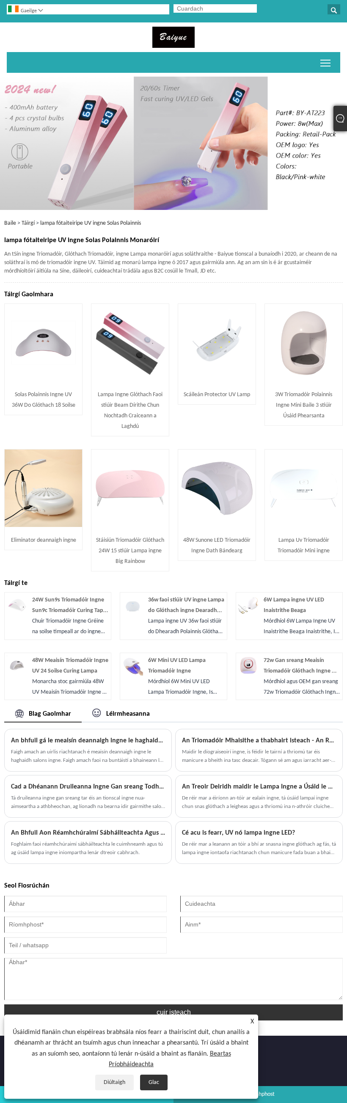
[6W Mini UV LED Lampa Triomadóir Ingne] (132, 674)
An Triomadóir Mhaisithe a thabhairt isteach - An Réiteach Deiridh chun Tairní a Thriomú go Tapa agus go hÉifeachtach (259, 740)
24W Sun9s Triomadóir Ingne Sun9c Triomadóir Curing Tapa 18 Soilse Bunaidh (69, 610)
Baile (10, 223)
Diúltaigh (114, 1082)
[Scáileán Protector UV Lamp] (217, 380)
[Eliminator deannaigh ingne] (43, 525)
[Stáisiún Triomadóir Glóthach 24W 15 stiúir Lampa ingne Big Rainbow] (130, 525)
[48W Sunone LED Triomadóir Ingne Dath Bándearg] (217, 525)
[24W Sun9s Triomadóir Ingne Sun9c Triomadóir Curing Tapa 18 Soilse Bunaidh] (17, 614)
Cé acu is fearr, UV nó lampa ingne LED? (238, 833)
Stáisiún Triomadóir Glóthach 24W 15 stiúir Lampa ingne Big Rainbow (130, 551)
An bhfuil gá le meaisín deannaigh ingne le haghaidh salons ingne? (88, 740)
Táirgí (28, 223)
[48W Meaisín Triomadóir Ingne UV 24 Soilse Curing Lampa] (17, 674)
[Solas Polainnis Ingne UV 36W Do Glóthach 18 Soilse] (43, 380)
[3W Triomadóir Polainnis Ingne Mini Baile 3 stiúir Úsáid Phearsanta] (303, 380)
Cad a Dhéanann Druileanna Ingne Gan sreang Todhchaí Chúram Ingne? (88, 786)
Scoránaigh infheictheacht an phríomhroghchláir (325, 62)
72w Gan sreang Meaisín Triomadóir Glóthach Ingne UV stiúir (301, 671)
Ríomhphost (260, 1094)
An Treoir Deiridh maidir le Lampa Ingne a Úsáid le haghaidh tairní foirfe (259, 786)
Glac (154, 1082)
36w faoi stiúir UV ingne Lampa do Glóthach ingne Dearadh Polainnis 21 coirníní (186, 610)
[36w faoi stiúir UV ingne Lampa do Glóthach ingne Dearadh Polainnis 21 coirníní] (132, 614)
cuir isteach (174, 1012)
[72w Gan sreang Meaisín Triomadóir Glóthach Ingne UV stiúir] (248, 674)
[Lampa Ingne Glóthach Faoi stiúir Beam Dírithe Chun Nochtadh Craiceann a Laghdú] (130, 380)
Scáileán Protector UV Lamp (217, 395)
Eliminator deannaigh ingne (43, 540)
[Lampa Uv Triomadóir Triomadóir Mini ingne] (303, 525)
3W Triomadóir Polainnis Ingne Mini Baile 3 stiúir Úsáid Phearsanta (303, 405)
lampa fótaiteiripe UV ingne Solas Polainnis (90, 223)
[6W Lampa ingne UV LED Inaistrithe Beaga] (248, 614)
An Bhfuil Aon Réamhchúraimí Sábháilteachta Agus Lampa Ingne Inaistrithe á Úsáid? (88, 833)
